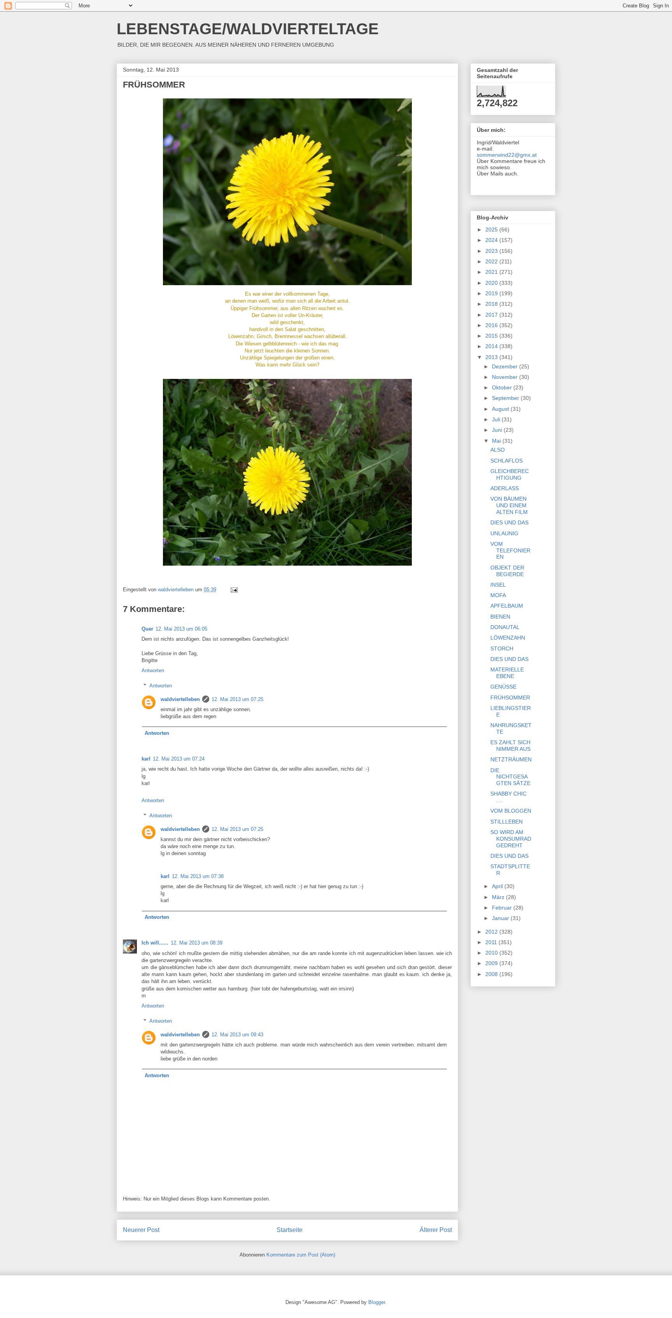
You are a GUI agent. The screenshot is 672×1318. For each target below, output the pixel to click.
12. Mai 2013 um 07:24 (179, 759)
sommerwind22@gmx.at (507, 155)
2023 (492, 251)
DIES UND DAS (509, 522)
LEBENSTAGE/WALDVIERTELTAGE (248, 28)
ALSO (497, 450)
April (498, 886)
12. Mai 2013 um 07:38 (198, 876)
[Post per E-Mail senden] (233, 589)
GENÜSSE (503, 687)
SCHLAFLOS (506, 460)
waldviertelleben (180, 699)
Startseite (289, 1230)
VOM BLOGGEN (510, 811)
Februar (502, 907)
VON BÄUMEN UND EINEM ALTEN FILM (509, 505)
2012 (492, 932)
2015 (492, 336)
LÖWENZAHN (507, 637)
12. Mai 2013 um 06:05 (181, 629)
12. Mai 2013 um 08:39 (196, 943)
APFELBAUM (506, 606)
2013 (492, 357)
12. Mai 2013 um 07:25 (237, 699)
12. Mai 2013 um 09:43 (237, 1035)
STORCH (501, 648)
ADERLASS (504, 488)
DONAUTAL (505, 627)
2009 (492, 963)
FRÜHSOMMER (510, 697)
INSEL (498, 585)
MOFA (498, 595)
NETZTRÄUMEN (511, 759)
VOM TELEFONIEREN (510, 550)
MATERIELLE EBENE (507, 672)
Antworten (153, 670)
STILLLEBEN (506, 821)
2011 (492, 942)
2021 (492, 272)
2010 (492, 953)
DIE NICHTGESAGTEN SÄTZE (510, 777)
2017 (492, 315)
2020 (492, 283)
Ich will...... (155, 943)
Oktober (502, 387)
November (505, 377)
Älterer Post (436, 1230)
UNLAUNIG (504, 533)
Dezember (505, 366)
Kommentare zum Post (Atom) (300, 1255)
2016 (492, 325)
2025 (492, 229)
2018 (492, 304)
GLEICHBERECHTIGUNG (509, 474)
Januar (501, 918)
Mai (497, 441)
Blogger (376, 1302)
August (501, 409)
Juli (497, 419)
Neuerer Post (141, 1230)
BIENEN (500, 616)
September (506, 398)
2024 (492, 240)
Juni (498, 430)
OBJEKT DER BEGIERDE (507, 570)
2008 (492, 974)
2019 (492, 293)
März (499, 897)
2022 (492, 261)
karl (146, 759)
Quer (147, 629)
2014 (492, 346)
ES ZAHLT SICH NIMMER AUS (510, 745)
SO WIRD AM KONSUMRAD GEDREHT (510, 838)
